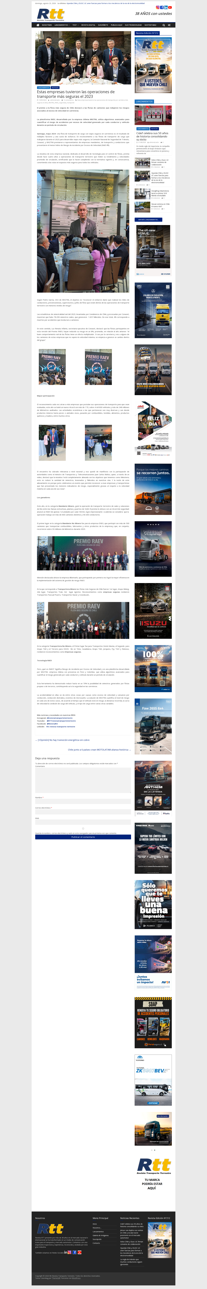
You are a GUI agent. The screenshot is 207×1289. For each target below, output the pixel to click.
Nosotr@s (47, 25)
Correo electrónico (43, 808)
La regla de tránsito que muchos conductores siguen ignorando (131, 1262)
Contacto (96, 1243)
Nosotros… (97, 1228)
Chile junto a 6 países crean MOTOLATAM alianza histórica (99, 749)
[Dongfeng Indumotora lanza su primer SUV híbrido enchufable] (142, 190)
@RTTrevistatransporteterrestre (61, 721)
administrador (55, 100)
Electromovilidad (133, 25)
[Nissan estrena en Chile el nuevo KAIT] (142, 203)
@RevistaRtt (52, 723)
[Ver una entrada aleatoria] (169, 25)
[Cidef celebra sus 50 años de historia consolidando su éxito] (153, 107)
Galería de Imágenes (101, 1235)
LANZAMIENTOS (43, 88)
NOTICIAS (55, 88)
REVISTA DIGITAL (88, 25)
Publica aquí (116, 25)
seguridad (62, 103)
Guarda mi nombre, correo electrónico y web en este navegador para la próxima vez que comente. (76, 833)
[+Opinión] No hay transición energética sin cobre (62, 740)
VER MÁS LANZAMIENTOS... (148, 220)
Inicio (95, 1224)
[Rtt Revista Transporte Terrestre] (38, 25)
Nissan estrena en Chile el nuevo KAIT (160, 205)
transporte (70, 103)
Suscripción (97, 1239)
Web (37, 818)
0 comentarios (68, 100)
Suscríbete (103, 25)
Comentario (40, 766)
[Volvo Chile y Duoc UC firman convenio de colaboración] (142, 159)
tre (71, 718)
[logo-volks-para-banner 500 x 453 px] (153, 1129)
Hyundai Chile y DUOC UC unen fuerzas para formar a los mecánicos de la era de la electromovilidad (160, 177)
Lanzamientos (61, 25)
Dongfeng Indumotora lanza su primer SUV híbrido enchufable (160, 193)
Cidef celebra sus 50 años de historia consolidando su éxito (152, 136)
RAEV (56, 103)
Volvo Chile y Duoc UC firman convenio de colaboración (88, 3)
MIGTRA (51, 103)
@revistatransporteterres (58, 718)
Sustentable (150, 25)
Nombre (39, 797)
